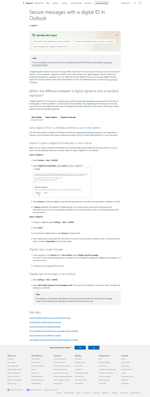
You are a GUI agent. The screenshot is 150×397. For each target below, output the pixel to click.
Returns (33, 369)
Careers (123, 359)
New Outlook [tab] (37, 117)
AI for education (58, 383)
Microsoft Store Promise (37, 380)
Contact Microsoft (69, 393)
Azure (100, 359)
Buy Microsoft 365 (102, 3)
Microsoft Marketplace (105, 376)
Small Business (79, 383)
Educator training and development (63, 376)
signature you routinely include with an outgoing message (80, 101)
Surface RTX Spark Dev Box (14, 369)
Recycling (114, 393)
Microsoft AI (78, 359)
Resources (88, 3)
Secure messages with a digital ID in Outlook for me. (51, 47)
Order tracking (35, 373)
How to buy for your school (61, 373)
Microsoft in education (60, 359)
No (94, 347)
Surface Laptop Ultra (12, 366)
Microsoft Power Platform (82, 373)
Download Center (36, 362)
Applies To (34, 25)
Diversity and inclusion (127, 376)
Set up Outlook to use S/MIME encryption (45, 335)
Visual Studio (102, 383)
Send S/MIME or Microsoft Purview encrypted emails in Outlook (53, 331)
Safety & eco (105, 393)
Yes (80, 347)
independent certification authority (89, 132)
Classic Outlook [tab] (51, 117)
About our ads (123, 393)
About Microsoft (125, 362)
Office (48, 3)
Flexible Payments (36, 383)
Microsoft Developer (104, 362)
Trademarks (96, 393)
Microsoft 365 (39, 3)
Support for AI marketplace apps (107, 369)
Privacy (78, 393)
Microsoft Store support (37, 366)
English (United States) (17, 390)
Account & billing (76, 3)
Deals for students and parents (62, 380)
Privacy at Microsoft (126, 369)
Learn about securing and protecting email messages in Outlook (53, 340)
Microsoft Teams (79, 376)
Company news (125, 366)
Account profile (35, 359)
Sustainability (125, 383)
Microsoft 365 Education (60, 369)
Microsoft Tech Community (106, 373)
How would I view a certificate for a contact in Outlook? (51, 41)
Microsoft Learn (103, 366)
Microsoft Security (80, 362)
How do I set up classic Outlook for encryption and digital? (94, 41)
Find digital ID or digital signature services (45, 322)
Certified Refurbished (37, 376)
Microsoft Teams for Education (62, 366)
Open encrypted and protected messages (45, 326)
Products (55, 3)
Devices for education (59, 362)
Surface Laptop (11, 362)
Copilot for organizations (14, 373)
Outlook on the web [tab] (68, 117)
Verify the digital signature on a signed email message (49, 318)
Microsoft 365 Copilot (81, 380)
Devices (64, 3)
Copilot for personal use (13, 376)
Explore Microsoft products (14, 380)
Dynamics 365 (78, 366)
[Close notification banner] (116, 35)
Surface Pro (10, 359)
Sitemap (59, 393)
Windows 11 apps (12, 383)
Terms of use (86, 393)
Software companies (104, 380)
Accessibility (124, 380)
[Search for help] (135, 2)
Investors (123, 373)
